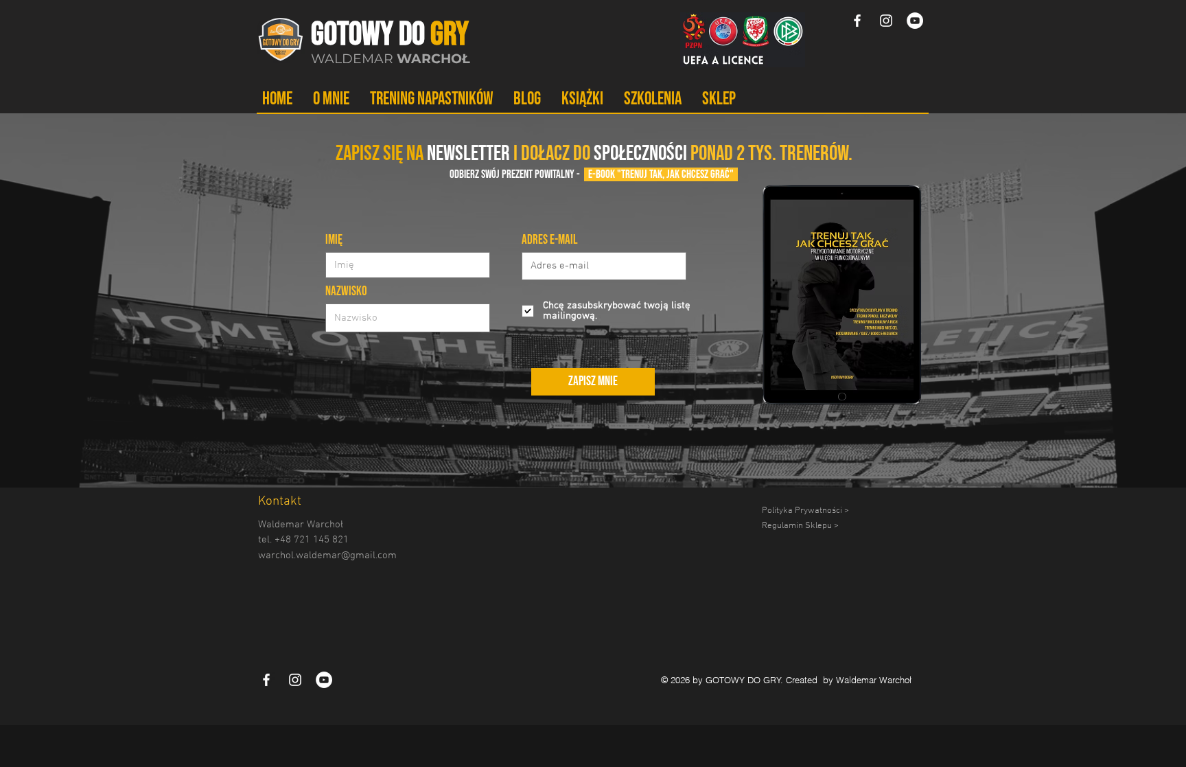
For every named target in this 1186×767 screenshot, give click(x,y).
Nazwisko (346, 291)
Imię (333, 240)
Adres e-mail (550, 240)
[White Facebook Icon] (857, 20)
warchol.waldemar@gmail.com (327, 555)
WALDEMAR (390, 59)
